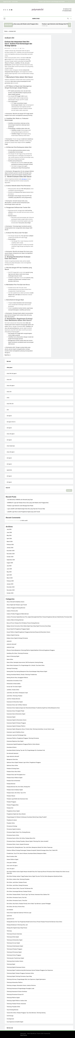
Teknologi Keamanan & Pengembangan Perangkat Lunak (20, 988)
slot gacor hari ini (11, 421)
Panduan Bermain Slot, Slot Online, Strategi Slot (18, 786)
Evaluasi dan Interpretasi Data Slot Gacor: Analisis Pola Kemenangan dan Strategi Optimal (18, 44)
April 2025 (9, 575)
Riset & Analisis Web (12, 856)
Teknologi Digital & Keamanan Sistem (16, 967)
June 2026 (9, 532)
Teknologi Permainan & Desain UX (15, 994)
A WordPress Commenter (13, 520)
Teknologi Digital (11, 964)
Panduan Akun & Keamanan (13, 780)
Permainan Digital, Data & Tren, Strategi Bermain (18, 832)
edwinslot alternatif (11, 644)
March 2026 (10, 541)
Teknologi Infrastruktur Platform (14, 982)
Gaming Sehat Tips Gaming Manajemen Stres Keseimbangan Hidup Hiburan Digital (27, 671)
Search (8, 487)
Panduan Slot (10, 808)
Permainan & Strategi (12, 826)
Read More (7, 355)
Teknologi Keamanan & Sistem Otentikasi (17, 991)
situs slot (9, 379)
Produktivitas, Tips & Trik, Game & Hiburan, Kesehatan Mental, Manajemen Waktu (26, 853)
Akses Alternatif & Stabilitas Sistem (15, 601)
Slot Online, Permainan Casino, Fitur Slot (17, 897)
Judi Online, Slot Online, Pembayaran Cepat (17, 692)
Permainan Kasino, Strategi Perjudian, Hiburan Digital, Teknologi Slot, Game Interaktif (27, 841)
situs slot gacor (11, 385)
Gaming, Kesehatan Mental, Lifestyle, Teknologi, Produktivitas (22, 674)
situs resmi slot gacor (12, 865)
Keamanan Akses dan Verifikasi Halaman (17, 705)
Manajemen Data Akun (12, 759)
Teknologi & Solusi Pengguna (14, 955)
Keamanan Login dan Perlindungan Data (16, 735)
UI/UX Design (10, 1015)
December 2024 (10, 587)
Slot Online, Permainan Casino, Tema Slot (17, 900)
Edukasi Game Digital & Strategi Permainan (17, 638)
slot (8, 409)
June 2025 (9, 569)
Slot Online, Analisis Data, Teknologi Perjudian (18, 879)
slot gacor (24, 179)
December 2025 (10, 550)
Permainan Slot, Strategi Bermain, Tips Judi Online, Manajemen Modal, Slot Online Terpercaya (29, 847)
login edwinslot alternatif (13, 756)
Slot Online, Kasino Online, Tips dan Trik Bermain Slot (20, 888)
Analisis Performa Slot (12, 611)
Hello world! (24, 520)
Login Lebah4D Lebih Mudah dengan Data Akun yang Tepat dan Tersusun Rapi (46, 1)
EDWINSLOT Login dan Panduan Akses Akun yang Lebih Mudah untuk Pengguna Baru (28, 502)
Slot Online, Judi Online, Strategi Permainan (17, 885)
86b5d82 (8, 48)
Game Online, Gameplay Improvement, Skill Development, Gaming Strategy (25, 662)
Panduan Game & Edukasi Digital (15, 789)
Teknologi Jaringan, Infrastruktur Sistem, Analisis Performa (21, 985)
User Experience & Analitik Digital (15, 1021)
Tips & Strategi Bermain (12, 1009)
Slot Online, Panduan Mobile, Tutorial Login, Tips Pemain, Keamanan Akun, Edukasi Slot (28, 894)
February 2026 (10, 544)
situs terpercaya (11, 446)
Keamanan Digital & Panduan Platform (16, 726)
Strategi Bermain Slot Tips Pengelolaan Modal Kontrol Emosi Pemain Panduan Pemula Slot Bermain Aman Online (34, 921)
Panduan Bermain (11, 783)
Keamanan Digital (11, 717)
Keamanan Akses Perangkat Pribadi (15, 711)
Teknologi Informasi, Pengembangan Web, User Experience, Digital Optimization (26, 979)
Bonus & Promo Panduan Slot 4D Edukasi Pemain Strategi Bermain (23, 623)
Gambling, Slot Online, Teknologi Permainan (17, 653)
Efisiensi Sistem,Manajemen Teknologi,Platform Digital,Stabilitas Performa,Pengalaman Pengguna (31, 650)
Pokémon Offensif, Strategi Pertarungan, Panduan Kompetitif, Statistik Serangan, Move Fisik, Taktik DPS (32, 850)
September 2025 (11, 559)
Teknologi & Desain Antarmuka (14, 934)
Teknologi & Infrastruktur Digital (14, 940)
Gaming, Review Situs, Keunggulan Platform (17, 677)
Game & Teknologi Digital (13, 656)
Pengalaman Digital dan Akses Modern (16, 814)
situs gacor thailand (11, 862)
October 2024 (10, 593)
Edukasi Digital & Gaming (13, 635)
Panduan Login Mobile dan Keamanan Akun (17, 799)
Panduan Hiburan (11, 796)
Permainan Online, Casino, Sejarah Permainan (18, 844)
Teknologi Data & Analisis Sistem (15, 961)
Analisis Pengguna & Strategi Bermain (16, 607)
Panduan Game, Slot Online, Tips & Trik (16, 792)
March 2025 (10, 578)
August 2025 (10, 562)
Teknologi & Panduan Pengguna (14, 949)
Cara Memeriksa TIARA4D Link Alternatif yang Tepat (20, 499)
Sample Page (35, 18)
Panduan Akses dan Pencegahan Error (16, 774)
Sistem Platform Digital (12, 859)
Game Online (10, 659)
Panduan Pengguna (11, 802)
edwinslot (9, 641)
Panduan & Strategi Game (13, 768)
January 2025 (10, 584)
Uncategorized (10, 1018)
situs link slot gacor (12, 373)
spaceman (9, 470)
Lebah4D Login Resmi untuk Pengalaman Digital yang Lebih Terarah (23, 511)
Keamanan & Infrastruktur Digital (15, 702)
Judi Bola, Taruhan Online (13, 689)
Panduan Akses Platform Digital (14, 777)
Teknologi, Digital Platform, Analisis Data (17, 1000)
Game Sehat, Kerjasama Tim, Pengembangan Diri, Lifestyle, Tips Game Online (25, 665)
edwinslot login (10, 647)
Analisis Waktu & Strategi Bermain (15, 620)
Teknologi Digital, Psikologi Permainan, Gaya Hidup (19, 976)
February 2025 (10, 581)
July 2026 (9, 529)
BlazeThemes (23, 1035)
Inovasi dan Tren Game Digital (14, 686)
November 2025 (11, 553)
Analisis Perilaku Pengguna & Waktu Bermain (18, 614)
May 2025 (9, 572)
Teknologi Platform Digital (13, 997)
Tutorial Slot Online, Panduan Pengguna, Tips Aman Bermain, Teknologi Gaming (26, 1012)
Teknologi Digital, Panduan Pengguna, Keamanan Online (20, 973)
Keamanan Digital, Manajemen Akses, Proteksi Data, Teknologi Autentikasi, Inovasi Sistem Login (30, 729)
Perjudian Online (11, 823)
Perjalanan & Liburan (12, 820)
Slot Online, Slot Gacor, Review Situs (16, 906)
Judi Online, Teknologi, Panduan (14, 695)
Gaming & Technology (12, 668)
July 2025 (9, 565)
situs (8, 397)
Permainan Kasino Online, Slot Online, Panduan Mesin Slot (21, 838)
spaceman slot (10, 918)
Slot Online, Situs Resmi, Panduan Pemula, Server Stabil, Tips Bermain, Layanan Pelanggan (29, 903)
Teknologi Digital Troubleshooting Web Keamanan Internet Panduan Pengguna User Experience (30, 970)
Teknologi (9, 931)
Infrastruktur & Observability (13, 683)
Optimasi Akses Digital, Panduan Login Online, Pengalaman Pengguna (24, 762)
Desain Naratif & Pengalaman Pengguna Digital (18, 629)
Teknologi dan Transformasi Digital (15, 958)
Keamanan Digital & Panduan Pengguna (16, 723)
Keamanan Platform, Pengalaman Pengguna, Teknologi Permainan (23, 738)
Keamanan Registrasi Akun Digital (15, 741)
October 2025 (10, 556)
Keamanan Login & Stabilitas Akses (15, 732)
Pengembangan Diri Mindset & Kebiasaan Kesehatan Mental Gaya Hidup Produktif (27, 817)
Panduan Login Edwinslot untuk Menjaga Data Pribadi (42, 24)
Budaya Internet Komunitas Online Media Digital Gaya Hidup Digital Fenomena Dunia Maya (29, 626)
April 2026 (9, 538)
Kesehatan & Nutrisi (11, 747)
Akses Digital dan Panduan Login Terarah (17, 604)
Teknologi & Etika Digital (13, 937)
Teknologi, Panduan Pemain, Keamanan (16, 1003)
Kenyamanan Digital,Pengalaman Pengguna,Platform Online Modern (23, 744)
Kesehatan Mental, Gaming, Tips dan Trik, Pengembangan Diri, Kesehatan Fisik (26, 750)
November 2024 (11, 590)
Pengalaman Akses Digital (13, 811)
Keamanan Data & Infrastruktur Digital (16, 714)
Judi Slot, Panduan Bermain (13, 698)
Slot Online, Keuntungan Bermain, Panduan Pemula (19, 891)
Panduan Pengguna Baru (13, 805)
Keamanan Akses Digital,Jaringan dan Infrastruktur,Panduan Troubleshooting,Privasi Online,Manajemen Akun (33, 708)
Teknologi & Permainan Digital (14, 952)
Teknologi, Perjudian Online (13, 1006)
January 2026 (10, 547)
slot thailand (10, 909)
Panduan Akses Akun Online (14, 771)
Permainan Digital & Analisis (14, 829)
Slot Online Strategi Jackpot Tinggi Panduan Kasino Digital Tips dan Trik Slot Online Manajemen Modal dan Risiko (34, 876)
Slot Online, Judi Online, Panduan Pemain (17, 882)
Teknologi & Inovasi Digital (13, 943)
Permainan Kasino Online (13, 835)
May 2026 (9, 535)
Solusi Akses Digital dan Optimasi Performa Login (19, 912)
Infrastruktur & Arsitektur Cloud (14, 680)
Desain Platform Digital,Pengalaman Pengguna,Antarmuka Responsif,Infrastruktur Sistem (28, 632)
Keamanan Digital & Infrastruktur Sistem (16, 720)
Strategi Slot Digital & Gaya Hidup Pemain (17, 927)
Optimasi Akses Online (12, 765)
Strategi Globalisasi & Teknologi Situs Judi (17, 924)
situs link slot (10, 403)
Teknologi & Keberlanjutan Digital (15, 946)
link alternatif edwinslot (12, 753)
